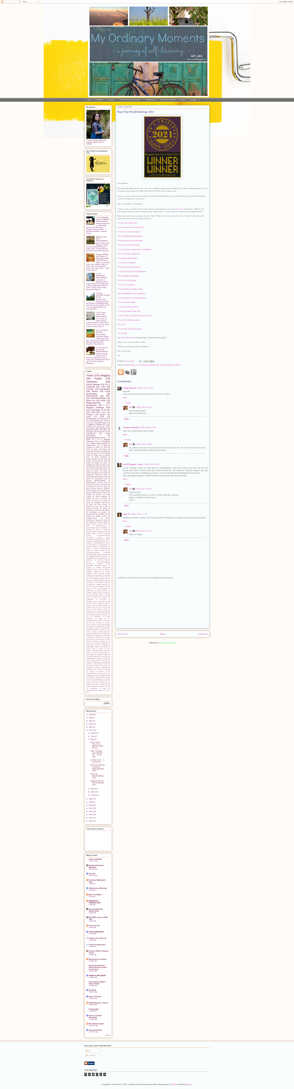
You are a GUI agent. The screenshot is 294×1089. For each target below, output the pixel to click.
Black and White (95, 895)
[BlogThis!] (147, 361)
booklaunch (96, 662)
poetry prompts (100, 684)
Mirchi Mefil (107, 635)
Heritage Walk (101, 612)
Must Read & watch (96, 1024)
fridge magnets (106, 675)
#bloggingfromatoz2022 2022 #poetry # (97, 558)
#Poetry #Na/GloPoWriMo (96, 480)
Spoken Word (98, 650)
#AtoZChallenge (129, 365)
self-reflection (94, 688)
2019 (88, 449)
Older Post (203, 633)
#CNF (106, 524)
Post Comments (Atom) (167, 642)
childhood (89, 445)
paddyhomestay (91, 518)
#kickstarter (89, 560)
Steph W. (126, 514)
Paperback (105, 643)
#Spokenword (104, 546)
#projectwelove (98, 575)
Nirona (95, 641)
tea (106, 432)
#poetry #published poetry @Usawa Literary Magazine (98, 573)
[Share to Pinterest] (153, 361)
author (105, 471)
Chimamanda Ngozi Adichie (95, 595)
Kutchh (99, 432)
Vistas (96, 508)
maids (88, 682)
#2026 (103, 401)
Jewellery (99, 622)
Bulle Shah (97, 592)
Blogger (189, 1084)
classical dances (99, 664)
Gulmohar (89, 611)
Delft (90, 603)
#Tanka (96, 548)
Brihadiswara (90, 590)
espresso (99, 669)
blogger (163, 365)
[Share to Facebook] (151, 361)
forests (100, 673)
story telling (90, 477)
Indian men (102, 618)
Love (99, 633)
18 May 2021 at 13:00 (148, 427)
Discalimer (193, 100)
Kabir (93, 624)
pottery (88, 463)
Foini (104, 607)
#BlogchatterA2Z (93, 403)
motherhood (89, 684)
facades (108, 669)
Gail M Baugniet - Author (133, 464)
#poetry (95, 391)
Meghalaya (106, 441)
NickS (173, 1084)
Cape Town (96, 488)
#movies (88, 567)
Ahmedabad (100, 580)
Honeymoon (97, 616)
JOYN (90, 622)
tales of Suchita (95, 996)
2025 (91, 718)
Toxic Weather (90, 654)
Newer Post (122, 633)
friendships (93, 512)
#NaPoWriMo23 (99, 543)
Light (94, 633)
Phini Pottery (102, 504)
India (103, 387)
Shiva (101, 648)
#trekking (107, 575)
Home (89, 100)
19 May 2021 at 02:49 (152, 464)
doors (97, 510)
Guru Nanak (97, 611)
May (92, 739)
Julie (96, 498)
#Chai (88, 526)
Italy (90, 469)
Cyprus (95, 449)
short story (89, 453)
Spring (106, 650)
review (108, 686)
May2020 (98, 635)
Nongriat (102, 641)
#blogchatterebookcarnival (96, 437)
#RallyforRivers (91, 482)
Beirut (88, 586)
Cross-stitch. (102, 599)
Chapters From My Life (98, 938)
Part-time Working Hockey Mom (96, 910)
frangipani (89, 675)
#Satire (95, 546)
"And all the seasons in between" (130, 100)
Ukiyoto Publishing (93, 656)
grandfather (92, 677)
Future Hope (96, 609)
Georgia (89, 494)
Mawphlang (89, 635)
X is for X (122, 324)
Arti (130, 407)
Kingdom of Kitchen (92, 629)
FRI (94, 607)
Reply (125, 397)
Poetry (98, 378)
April (93, 789)
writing (98, 465)
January (94, 795)
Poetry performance (101, 469)
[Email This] (144, 361)
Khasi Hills (105, 628)
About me (111, 100)
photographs (91, 405)
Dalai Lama (96, 490)
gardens (104, 512)
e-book (97, 667)
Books (92, 428)
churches (89, 664)
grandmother (101, 677)
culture (103, 412)
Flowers (105, 492)
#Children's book (102, 477)
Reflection (102, 428)
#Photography (104, 545)
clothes (108, 664)
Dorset (88, 492)
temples (91, 522)
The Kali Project (103, 652)
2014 (90, 467)
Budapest (89, 592)
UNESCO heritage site (103, 654)
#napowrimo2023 (92, 430)
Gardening (89, 451)
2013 (96, 577)
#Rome (88, 546)
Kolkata (102, 629)
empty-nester (90, 669)
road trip (177, 365)
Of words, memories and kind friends (103, 295)
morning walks (104, 682)
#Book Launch (97, 524)
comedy (96, 665)
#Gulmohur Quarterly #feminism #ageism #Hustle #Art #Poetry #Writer (98, 531)
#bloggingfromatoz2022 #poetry (98, 556)
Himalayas (90, 432)
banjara (106, 658)
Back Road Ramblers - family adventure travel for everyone (98, 967)
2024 (91, 721)
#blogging (89, 414)
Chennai (107, 594)
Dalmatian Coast (91, 601)
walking (100, 422)
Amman (108, 580)
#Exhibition (105, 528)
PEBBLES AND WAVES (97, 975)
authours (98, 658)
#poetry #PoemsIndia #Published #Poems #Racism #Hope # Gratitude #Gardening (98, 569)
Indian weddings (101, 496)
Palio (97, 643)
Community (104, 597)
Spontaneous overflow (98, 959)
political (95, 686)
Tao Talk (92, 874)
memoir (104, 418)
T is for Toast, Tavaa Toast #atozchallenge (101, 314)
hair (89, 679)
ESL (94, 605)
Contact (182, 100)
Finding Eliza (94, 1009)
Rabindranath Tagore (92, 647)
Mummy (91, 637)
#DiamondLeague (101, 526)
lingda (101, 681)
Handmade (107, 611)
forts (106, 673)
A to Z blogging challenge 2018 (98, 406)
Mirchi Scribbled (101, 457)
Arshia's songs (103, 486)
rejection (101, 686)
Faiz (99, 607)
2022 (91, 727)
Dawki (108, 601)
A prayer (107, 577)
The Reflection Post (128, 337)
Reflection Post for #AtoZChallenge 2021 (97, 783)
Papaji (106, 451)
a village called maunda (98, 443)
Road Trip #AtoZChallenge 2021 (97, 776)
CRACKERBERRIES (96, 932)
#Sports (88, 548)
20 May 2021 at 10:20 (144, 531)
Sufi (87, 652)
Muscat (97, 500)
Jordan (88, 498)
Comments (91, 1055)
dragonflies (89, 667)
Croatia (89, 447)
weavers (101, 690)
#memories (106, 465)
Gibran (105, 609)
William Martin (90, 658)
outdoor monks (101, 516)
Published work (151, 100)
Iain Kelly (92, 990)
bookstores (105, 662)
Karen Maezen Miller (104, 624)
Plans (97, 645)
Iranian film (107, 620)
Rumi (99, 426)
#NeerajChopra (93, 545)
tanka (104, 688)
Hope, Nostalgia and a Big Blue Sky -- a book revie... (96, 754)
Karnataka (91, 626)
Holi (87, 616)
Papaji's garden (91, 459)
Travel (89, 375)
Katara (108, 626)
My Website (99, 100)
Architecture (90, 486)
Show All (107, 1035)
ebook (106, 473)
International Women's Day (94, 620)
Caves (88, 594)
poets (105, 461)
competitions (104, 665)
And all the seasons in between (97, 485)
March (93, 792)
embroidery (105, 667)
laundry (95, 681)
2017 (108, 396)
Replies (128, 402)
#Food (98, 529)
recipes (97, 463)
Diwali (106, 603)
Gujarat (98, 451)
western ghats (102, 522)
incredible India (103, 514)
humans (108, 679)
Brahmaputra (103, 588)
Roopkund (105, 647)
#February (89, 529)
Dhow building (98, 603)
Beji (87, 488)
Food (93, 412)
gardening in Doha (93, 475)
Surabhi (88, 506)
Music (105, 500)
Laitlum (94, 631)
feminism (101, 671)
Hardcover (91, 612)
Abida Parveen (90, 580)
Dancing (105, 490)
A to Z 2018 (100, 453)
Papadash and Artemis (102, 502)
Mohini (88, 500)
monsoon (94, 682)
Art (87, 420)
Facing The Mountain (97, 945)
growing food (90, 514)
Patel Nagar (89, 645)
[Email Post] (140, 361)
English (88, 607)
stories (105, 463)
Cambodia (105, 592)
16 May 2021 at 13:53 (145, 388)
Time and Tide (94, 925)
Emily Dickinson (103, 605)
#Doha (88, 479)
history (88, 461)
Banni (99, 584)
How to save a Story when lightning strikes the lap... (96, 745)
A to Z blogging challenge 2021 (147, 365)
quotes (98, 520)
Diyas (88, 605)
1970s (108, 426)
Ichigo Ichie (178, 209)
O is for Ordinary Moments (102, 331)
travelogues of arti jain (100, 410)
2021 (91, 730)
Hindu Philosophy (96, 614)
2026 (91, 714)
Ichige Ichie (106, 467)
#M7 (109, 539)
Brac (95, 588)
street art (107, 520)
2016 (105, 430)
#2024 (88, 524)
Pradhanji (105, 645)
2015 (88, 439)
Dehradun (96, 420)
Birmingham (100, 586)
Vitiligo (105, 508)
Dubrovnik (96, 492)
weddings (89, 465)
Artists (88, 416)
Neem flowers (101, 639)
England (104, 449)
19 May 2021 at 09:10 (144, 488)
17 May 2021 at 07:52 (144, 407)
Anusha (91, 582)
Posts (89, 1051)
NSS (97, 637)
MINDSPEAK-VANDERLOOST (95, 902)
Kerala (105, 498)
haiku (105, 475)
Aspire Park (91, 584)
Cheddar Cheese (98, 594)
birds (93, 660)
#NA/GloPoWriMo (98, 398)
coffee (90, 665)
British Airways (102, 590)
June (93, 736)
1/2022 (90, 577)
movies (88, 516)
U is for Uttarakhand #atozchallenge (101, 276)
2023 (91, 724)
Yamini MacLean (129, 388)
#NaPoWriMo (92, 396)
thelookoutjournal (91, 690)
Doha (102, 416)
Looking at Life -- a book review (97, 761)
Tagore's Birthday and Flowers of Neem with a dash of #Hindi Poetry (102, 257)
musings (90, 389)
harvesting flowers (98, 679)
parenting (97, 461)
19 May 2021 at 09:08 (144, 444)
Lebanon (88, 633)
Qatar (88, 471)
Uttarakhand (90, 434)
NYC (102, 637)
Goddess (99, 494)
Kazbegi (90, 628)
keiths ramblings (95, 859)
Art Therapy (99, 582)
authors (88, 473)
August (93, 733)
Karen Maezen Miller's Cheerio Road (97, 983)
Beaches (105, 584)
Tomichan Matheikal (131, 427)
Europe (97, 467)
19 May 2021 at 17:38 (139, 514)
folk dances (106, 510)
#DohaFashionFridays (92, 528)
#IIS (100, 533)
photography (104, 389)
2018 (105, 447)
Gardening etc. (91, 418)
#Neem (108, 543)
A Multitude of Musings (98, 888)
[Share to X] (149, 361)
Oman (88, 502)
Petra (91, 504)
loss (107, 681)
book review (104, 459)
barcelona (89, 510)
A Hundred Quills (95, 1030)
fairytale (91, 671)
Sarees (96, 471)
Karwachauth (100, 626)
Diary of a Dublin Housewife (95, 1016)
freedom (96, 675)
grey (108, 677)
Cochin (95, 597)
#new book (103, 482)
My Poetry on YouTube (167, 100)
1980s (98, 447)
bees (87, 660)
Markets (105, 633)
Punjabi (89, 426)
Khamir (97, 628)
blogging (170, 365)
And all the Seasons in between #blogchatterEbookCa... (97, 768)
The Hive (93, 652)
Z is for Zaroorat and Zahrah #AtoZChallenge (102, 349)
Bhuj (93, 586)
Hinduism (105, 614)
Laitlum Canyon (103, 631)
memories (91, 381)
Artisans (107, 582)
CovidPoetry (89, 599)
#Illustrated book (101, 479)
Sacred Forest (90, 648)
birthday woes (101, 660)
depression (97, 473)
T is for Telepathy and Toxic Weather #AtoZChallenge (102, 219)
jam (89, 681)
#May (90, 541)
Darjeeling (101, 601)
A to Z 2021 (102, 445)
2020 (101, 577)
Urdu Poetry (104, 656)
